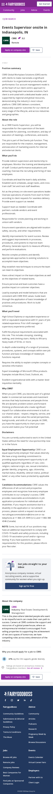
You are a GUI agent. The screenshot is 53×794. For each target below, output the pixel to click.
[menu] (3, 2)
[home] (15, 5)
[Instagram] (11, 700)
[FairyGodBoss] (18, 694)
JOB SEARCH (10, 19)
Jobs (23, 10)
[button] (36, 50)
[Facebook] (5, 700)
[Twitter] (18, 700)
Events (46, 10)
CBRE (14, 607)
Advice (34, 10)
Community (8, 10)
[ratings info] (3, 667)
